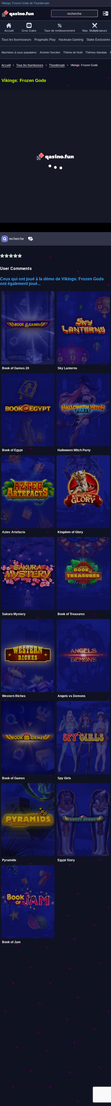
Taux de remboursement (59, 30)
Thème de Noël (72, 52)
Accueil (8, 30)
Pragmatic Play (45, 39)
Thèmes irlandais (96, 52)
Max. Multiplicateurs (94, 30)
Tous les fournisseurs (16, 39)
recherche (16, 239)
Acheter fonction (50, 52)
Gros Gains (29, 30)
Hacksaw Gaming (71, 39)
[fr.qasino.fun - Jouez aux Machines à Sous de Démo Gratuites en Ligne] (18, 13)
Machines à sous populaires (19, 52)
